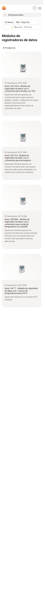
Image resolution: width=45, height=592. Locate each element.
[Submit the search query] (4, 14)
